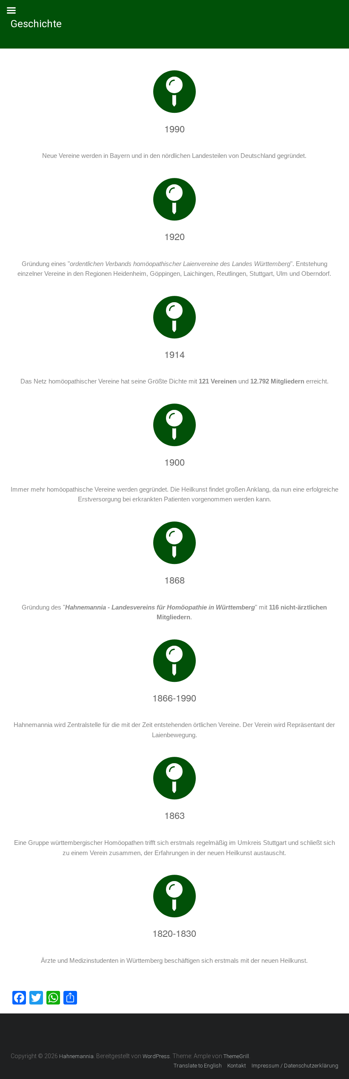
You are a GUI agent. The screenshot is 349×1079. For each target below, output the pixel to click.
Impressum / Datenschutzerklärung (295, 1065)
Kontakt (236, 1065)
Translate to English (198, 1065)
